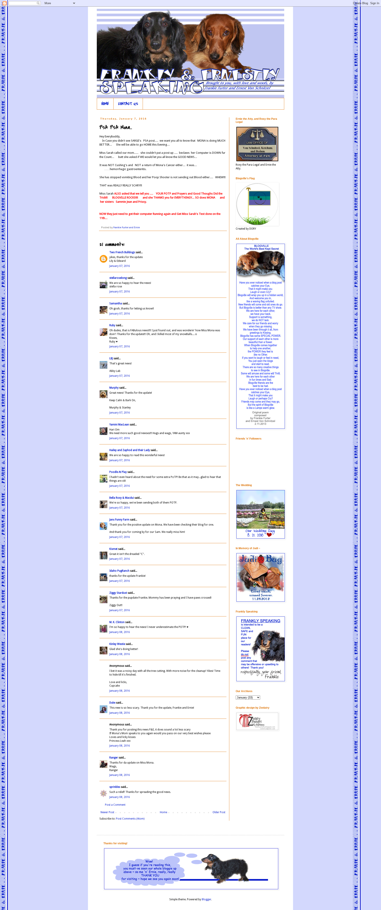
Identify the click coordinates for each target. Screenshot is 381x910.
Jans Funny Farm (119, 519)
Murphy (114, 387)
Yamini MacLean (119, 424)
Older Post (219, 812)
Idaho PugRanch (119, 570)
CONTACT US (128, 104)
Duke (112, 702)
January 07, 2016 (119, 266)
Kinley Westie (117, 644)
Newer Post (107, 812)
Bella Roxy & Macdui (121, 497)
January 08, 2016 (119, 632)
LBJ (111, 358)
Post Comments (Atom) (130, 818)
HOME (105, 104)
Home (163, 812)
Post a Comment (115, 804)
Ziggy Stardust (118, 592)
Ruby (112, 325)
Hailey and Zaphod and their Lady (129, 450)
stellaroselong (118, 277)
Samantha (116, 303)
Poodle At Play (118, 472)
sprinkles (114, 786)
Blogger (206, 899)
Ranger (113, 757)
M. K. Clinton (117, 622)
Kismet (113, 548)
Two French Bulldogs (122, 252)
